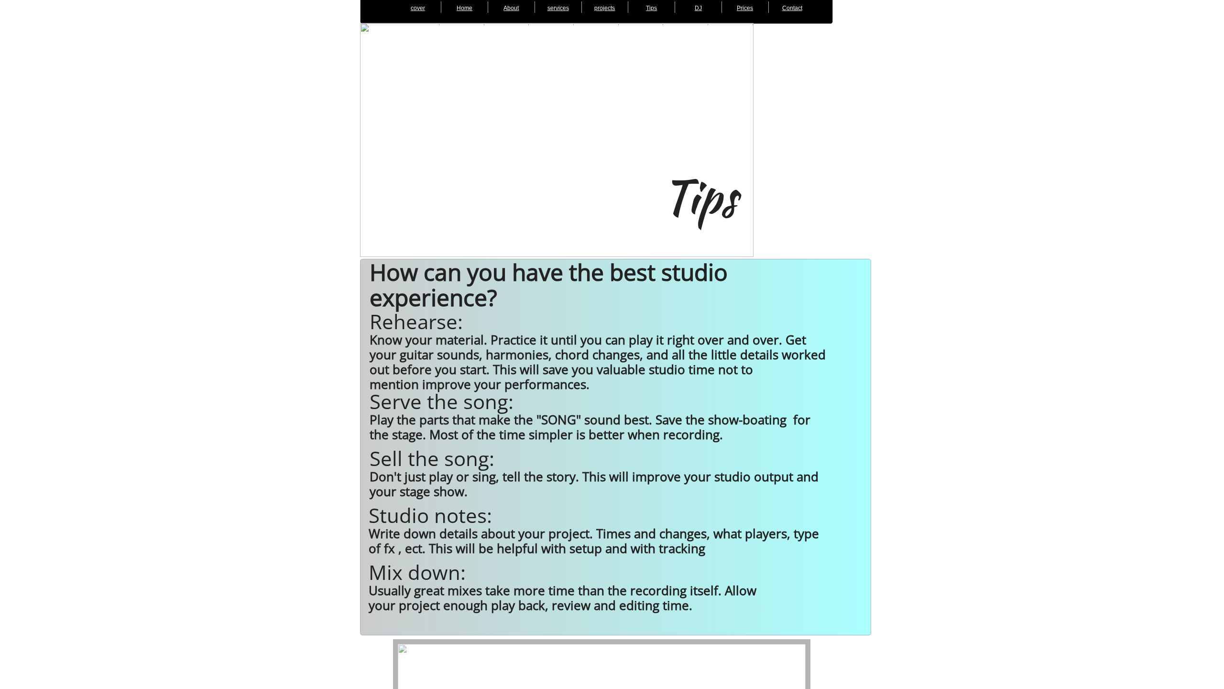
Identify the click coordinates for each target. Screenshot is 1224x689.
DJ (698, 8)
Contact (792, 8)
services (558, 8)
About (511, 8)
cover (418, 8)
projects (604, 8)
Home (464, 8)
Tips (651, 8)
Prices (745, 8)
